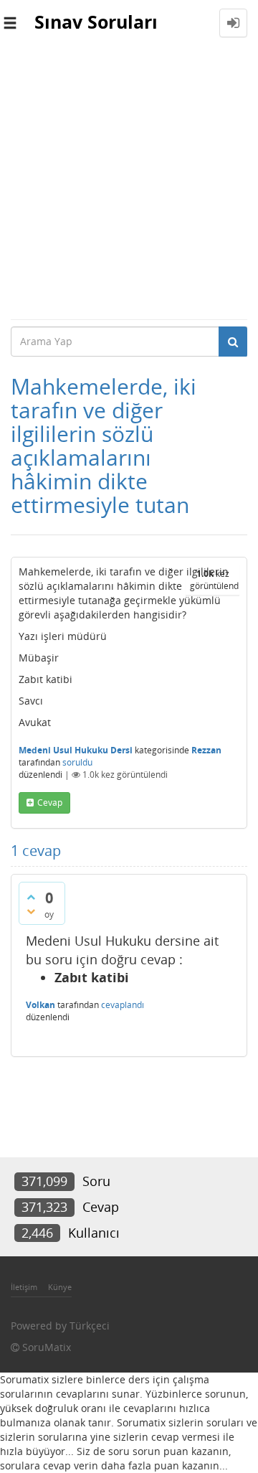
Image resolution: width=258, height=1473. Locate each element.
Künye (60, 1286)
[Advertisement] (129, 182)
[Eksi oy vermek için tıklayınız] (31, 911)
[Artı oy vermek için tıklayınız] (31, 897)
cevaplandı (122, 1005)
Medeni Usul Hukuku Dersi (76, 750)
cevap (49, 802)
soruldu (77, 762)
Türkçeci (90, 1325)
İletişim (24, 1286)
